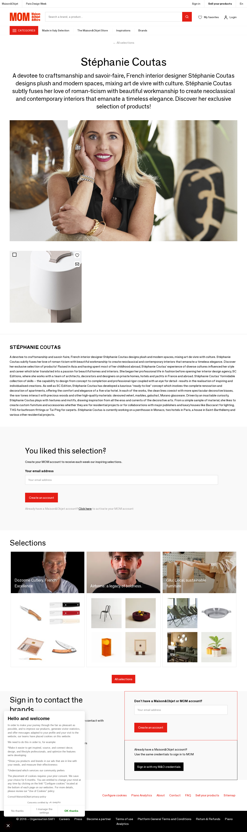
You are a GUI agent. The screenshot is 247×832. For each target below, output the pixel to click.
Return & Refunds (208, 819)
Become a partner (99, 819)
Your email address (39, 471)
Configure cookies (114, 795)
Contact (175, 795)
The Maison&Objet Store (92, 30)
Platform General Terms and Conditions (164, 819)
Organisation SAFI (42, 819)
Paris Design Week (36, 3)
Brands (142, 30)
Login (233, 17)
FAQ (188, 795)
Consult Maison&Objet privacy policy (27, 796)
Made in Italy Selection (55, 30)
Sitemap (229, 795)
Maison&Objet (10, 3)
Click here (85, 508)
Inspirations (123, 30)
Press (78, 819)
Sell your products (220, 3)
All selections (123, 679)
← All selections (123, 42)
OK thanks (71, 810)
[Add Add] (46, 287)
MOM (25, 17)
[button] (8, 825)
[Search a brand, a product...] (187, 17)
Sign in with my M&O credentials (159, 767)
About (160, 795)
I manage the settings (44, 811)
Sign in (196, 3)
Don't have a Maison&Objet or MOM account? (168, 701)
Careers (64, 819)
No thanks (17, 810)
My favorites (211, 17)
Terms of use (124, 819)
